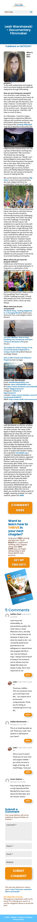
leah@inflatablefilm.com (19, 382)
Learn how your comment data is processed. (18, 890)
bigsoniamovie (10, 393)
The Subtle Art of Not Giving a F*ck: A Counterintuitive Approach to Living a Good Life (18, 350)
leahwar (16, 391)
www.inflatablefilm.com (21, 384)
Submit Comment (19, 873)
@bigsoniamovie (17, 389)
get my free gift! (19, 562)
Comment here (20, 507)
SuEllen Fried (15, 614)
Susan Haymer (16, 779)
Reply (28, 675)
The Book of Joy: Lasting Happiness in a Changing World (18, 312)
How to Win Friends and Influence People (17, 359)
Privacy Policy (18, 919)
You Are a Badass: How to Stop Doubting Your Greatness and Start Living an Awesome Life (18, 339)
